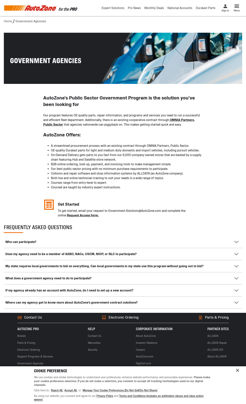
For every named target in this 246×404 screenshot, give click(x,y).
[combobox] (123, 242)
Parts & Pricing (217, 317)
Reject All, (57, 390)
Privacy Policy (104, 396)
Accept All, (70, 390)
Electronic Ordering (124, 317)
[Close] (237, 370)
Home (8, 21)
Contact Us (33, 317)
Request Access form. (83, 215)
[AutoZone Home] (40, 8)
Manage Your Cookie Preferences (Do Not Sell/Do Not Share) (120, 390)
